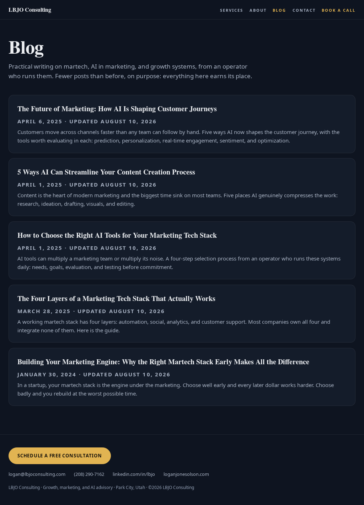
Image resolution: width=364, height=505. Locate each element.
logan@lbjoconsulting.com (37, 474)
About (258, 10)
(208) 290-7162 (89, 474)
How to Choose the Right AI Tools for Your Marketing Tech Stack (117, 235)
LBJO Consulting (30, 9)
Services (231, 10)
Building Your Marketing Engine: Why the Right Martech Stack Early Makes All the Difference (163, 361)
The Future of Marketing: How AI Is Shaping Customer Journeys (117, 108)
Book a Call (338, 10)
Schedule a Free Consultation (59, 455)
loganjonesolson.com (186, 474)
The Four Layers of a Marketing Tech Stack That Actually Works (116, 298)
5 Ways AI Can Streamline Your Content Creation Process (106, 172)
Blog (279, 10)
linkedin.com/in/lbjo (134, 474)
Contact (304, 10)
